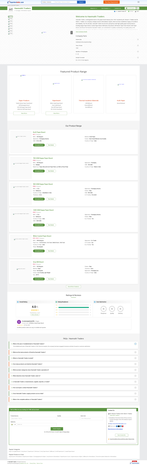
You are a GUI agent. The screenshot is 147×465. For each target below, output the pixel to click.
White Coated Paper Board (56, 103)
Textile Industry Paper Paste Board (24, 103)
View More (24, 113)
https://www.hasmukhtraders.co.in (118, 423)
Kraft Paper (121, 100)
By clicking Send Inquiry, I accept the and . (57, 431)
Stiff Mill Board (88, 103)
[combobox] (13, 424)
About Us (93, 8)
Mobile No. (13, 421)
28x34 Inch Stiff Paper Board (24, 109)
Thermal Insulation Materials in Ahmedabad (106, 456)
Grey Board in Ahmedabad (53, 456)
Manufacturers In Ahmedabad (115, 429)
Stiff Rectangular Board (24, 105)
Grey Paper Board (45, 451)
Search (81, 2)
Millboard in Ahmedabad (89, 456)
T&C (60, 431)
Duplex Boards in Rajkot (76, 456)
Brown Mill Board (89, 105)
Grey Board (24, 451)
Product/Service (14, 415)
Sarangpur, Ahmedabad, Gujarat (23, 10)
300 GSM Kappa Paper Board (24, 107)
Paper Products (24, 100)
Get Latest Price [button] (39, 145)
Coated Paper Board (69, 451)
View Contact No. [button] (122, 435)
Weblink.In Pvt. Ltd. (24, 463)
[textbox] (92, 418)
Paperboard (56, 100)
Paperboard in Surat (65, 456)
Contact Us (118, 8)
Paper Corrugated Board (14, 451)
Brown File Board (121, 103)
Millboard (52, 451)
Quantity (59, 415)
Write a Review (35, 314)
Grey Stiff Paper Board (56, 107)
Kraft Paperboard (60, 451)
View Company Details (81, 31)
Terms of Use (39, 463)
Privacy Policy (66, 431)
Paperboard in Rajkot (28, 456)
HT (11, 9)
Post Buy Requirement (111, 2)
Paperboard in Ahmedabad (15, 456)
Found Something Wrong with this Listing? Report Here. (122, 439)
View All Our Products (73, 286)
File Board (37, 451)
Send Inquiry (57, 429)
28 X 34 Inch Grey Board (56, 109)
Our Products (105, 8)
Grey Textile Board (56, 105)
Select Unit (83, 415)
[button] (117, 426)
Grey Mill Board (88, 107)
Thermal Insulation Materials (89, 100)
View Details (51, 145)
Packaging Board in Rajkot (40, 456)
